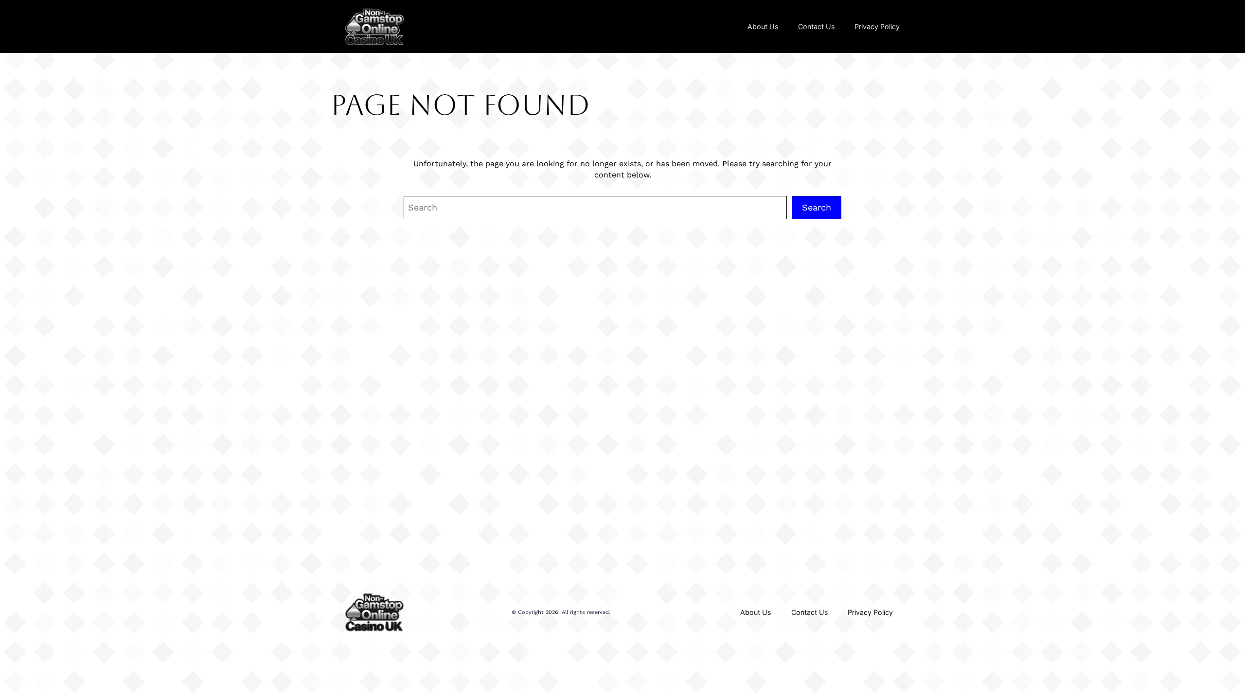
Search (816, 207)
